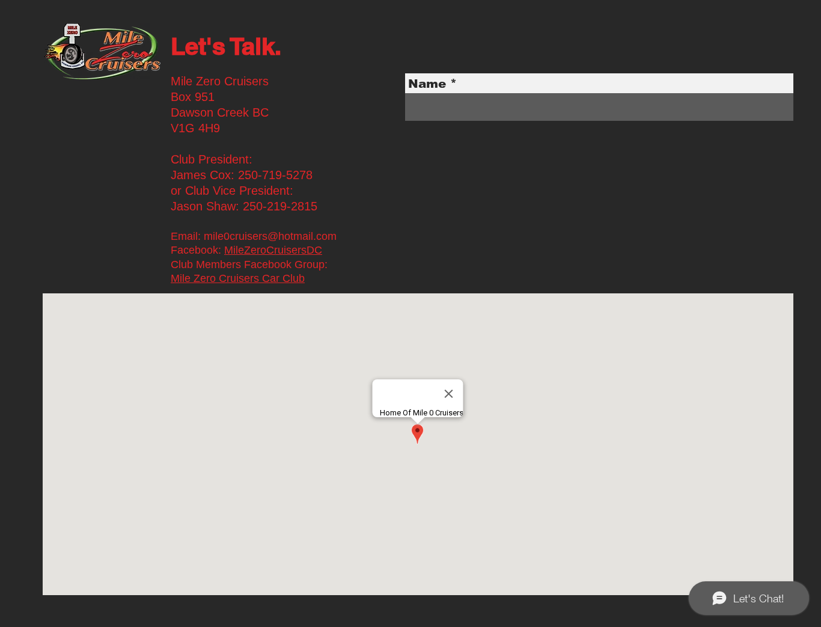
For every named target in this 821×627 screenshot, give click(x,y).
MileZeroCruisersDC (273, 250)
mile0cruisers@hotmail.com (270, 236)
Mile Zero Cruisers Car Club (238, 278)
